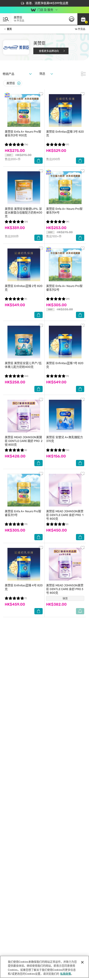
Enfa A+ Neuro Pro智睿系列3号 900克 (23, 133)
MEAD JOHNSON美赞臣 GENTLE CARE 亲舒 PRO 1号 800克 (64, 515)
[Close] (18, 83)
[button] (83, 19)
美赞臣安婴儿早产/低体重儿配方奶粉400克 (23, 365)
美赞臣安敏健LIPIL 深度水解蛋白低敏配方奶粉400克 (23, 212)
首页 (9, 29)
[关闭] (82, 962)
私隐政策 (65, 973)
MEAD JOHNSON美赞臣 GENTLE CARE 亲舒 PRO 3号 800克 (64, 589)
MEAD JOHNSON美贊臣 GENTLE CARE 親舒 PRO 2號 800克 (23, 441)
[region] (44, 967)
